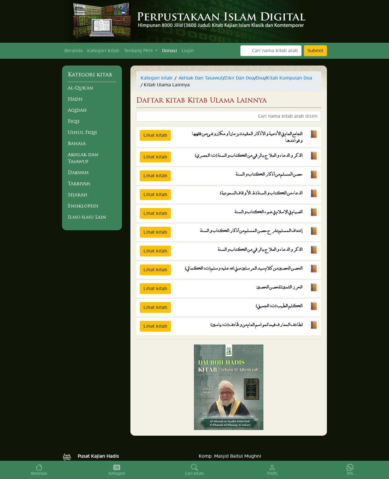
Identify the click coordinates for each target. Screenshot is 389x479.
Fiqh (74, 121)
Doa (260, 78)
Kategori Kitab (103, 50)
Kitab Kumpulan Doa (289, 78)
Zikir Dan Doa (239, 78)
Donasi (169, 50)
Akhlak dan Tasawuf (83, 158)
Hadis (75, 99)
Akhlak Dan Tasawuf (201, 78)
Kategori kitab (156, 78)
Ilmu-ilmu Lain (87, 217)
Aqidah (77, 110)
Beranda (73, 50)
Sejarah (77, 194)
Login (188, 50)
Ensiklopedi (83, 206)
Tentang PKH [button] (139, 50)
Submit (315, 50)
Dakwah (78, 172)
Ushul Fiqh (82, 132)
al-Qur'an (80, 88)
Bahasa (77, 143)
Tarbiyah (79, 183)
